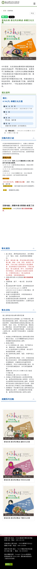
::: (1, 10)
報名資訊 (6, 248)
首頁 (4, 10)
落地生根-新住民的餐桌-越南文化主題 (17, 442)
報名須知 (6, 310)
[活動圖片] (18, 42)
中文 (32, 13)
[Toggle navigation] (34, 3)
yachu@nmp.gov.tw (15, 288)
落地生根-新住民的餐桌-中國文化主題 (17, 518)
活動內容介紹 (8, 138)
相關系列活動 (8, 399)
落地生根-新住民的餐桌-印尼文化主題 (17, 480)
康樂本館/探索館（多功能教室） (16, 126)
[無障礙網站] (8, 565)
